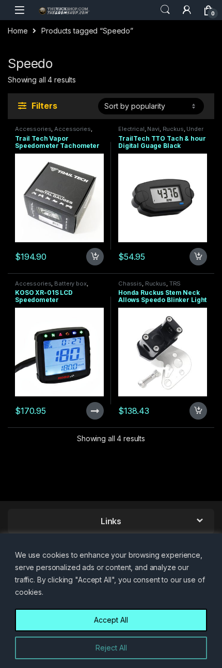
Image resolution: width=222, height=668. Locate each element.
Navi (153, 128)
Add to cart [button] (95, 256)
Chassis (130, 283)
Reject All (111, 647)
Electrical (131, 128)
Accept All (111, 619)
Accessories (33, 128)
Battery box (70, 283)
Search (165, 9)
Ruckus (173, 128)
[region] (111, 600)
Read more (94, 411)
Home (17, 30)
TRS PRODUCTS (149, 286)
